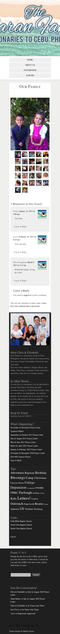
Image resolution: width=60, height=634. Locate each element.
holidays (36, 493)
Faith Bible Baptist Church (21, 521)
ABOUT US (30, 65)
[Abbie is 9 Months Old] (39, 168)
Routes (39, 504)
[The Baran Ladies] (46, 161)
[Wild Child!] (32, 161)
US (22, 508)
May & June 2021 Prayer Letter (23, 442)
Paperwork (29, 503)
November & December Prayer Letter (25, 427)
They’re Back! (16, 460)
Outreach (16, 503)
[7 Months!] (32, 168)
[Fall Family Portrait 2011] (18, 168)
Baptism (29, 472)
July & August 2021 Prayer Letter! (24, 438)
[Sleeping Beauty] (18, 161)
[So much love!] (18, 190)
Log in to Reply (20, 226)
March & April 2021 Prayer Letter (24, 445)
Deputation (18, 487)
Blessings (17, 477)
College (30, 482)
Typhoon (14, 509)
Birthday (41, 472)
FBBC (14, 493)
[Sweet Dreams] (46, 176)
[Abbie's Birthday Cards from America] (25, 176)
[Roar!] (46, 183)
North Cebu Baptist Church (21, 524)
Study (46, 504)
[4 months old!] (39, 161)
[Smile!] (25, 168)
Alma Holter (15, 598)
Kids (13, 498)
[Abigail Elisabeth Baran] (25, 161)
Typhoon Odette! (17, 431)
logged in (27, 295)
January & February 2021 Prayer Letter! (26, 449)
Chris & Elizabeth (17, 591)
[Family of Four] (18, 183)
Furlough (25, 492)
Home (43, 493)
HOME (30, 59)
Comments (27, 625)
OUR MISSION (30, 70)
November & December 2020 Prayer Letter (27, 453)
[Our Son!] (32, 176)
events (39, 487)
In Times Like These (36, 605)
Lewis (35, 498)
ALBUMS (30, 75)
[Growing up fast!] (25, 183)
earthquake (31, 488)
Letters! (24, 498)
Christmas (40, 478)
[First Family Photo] (46, 154)
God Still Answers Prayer (20, 456)
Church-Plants (17, 482)
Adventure (17, 473)
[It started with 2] (32, 183)
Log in (13, 536)
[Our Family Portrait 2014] (39, 183)
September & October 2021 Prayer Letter (26, 434)
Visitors (29, 509)
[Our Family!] (46, 168)
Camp (30, 477)
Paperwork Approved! (26, 613)
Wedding (38, 509)
